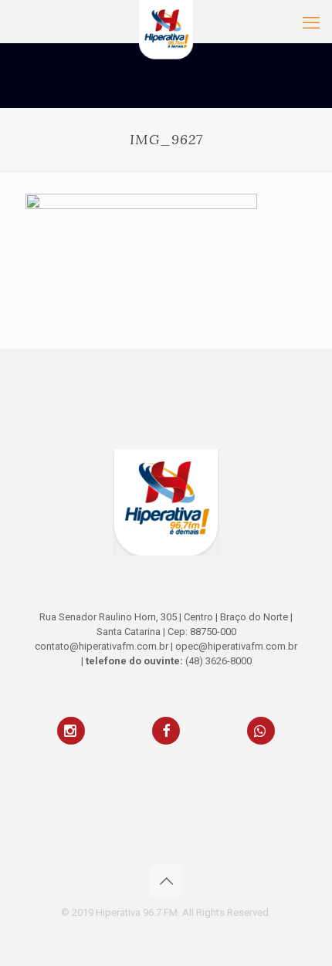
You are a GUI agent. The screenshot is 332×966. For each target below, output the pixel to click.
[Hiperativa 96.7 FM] (166, 19)
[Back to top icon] (166, 881)
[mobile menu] (311, 23)
